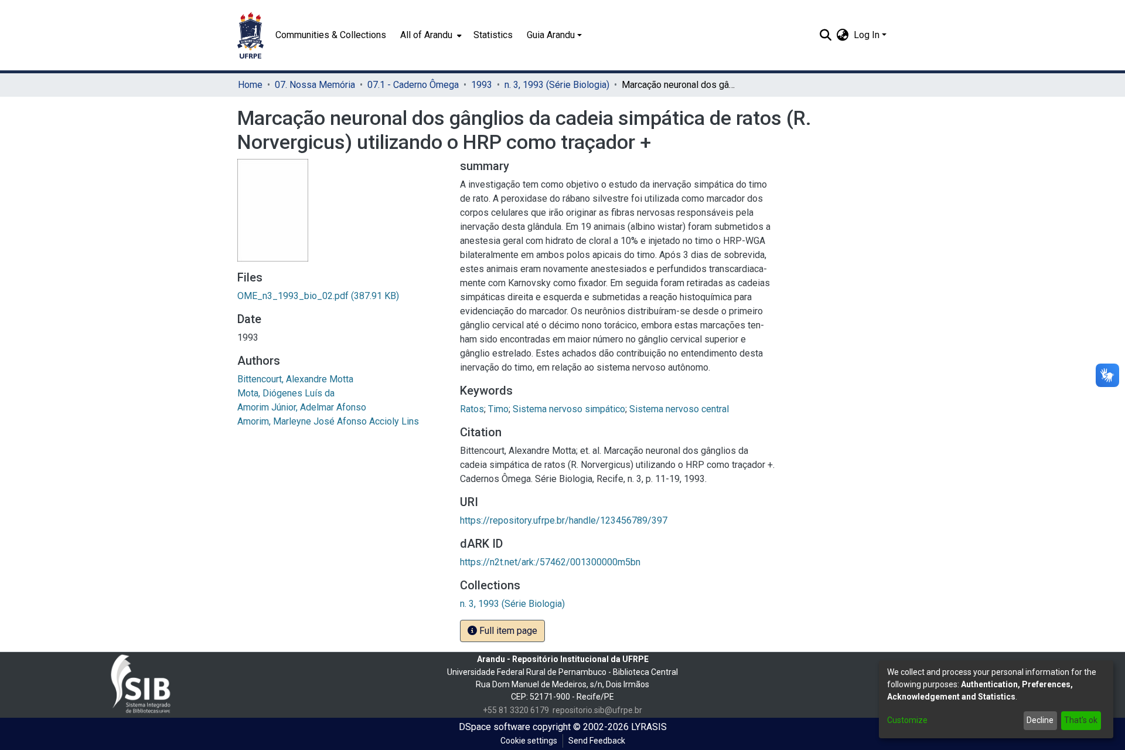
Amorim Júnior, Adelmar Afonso (301, 407)
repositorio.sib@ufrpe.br (597, 710)
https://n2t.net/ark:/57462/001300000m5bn (550, 562)
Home (250, 84)
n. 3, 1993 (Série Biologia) (556, 84)
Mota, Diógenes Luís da (286, 393)
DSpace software (494, 726)
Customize (907, 720)
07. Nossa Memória (315, 84)
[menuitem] (430, 35)
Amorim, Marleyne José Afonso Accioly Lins (328, 421)
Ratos (472, 409)
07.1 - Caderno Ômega (413, 84)
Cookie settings (528, 740)
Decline (1040, 720)
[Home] (250, 35)
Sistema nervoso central (679, 409)
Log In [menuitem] (866, 34)
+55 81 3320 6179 (516, 710)
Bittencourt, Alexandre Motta (295, 379)
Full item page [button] (507, 630)
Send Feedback (596, 740)
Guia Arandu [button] (551, 34)
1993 (481, 84)
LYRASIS (649, 726)
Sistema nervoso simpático (569, 409)
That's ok (1080, 720)
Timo (498, 409)
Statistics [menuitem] (493, 34)
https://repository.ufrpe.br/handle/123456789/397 (563, 520)
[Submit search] (826, 35)
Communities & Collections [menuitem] (330, 34)
